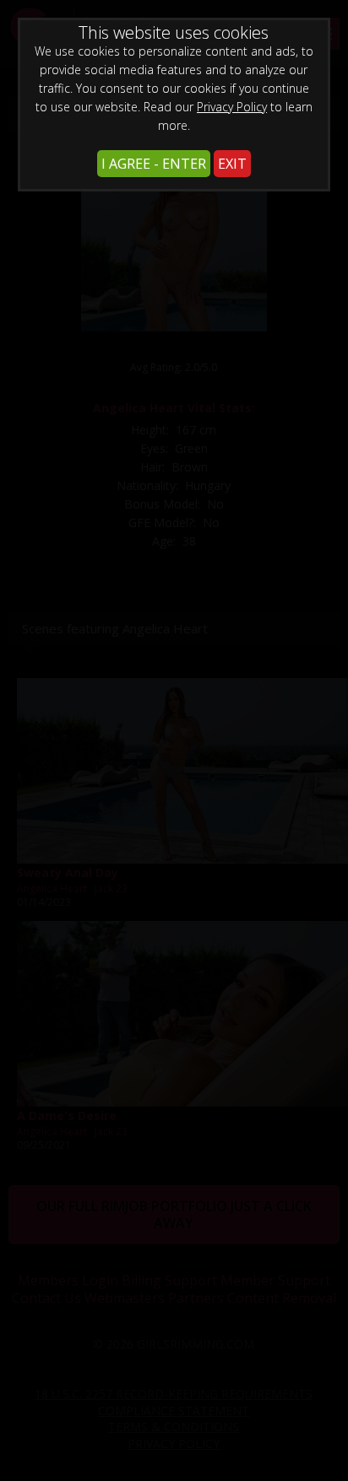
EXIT (232, 163)
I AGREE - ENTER (153, 163)
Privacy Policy (232, 107)
